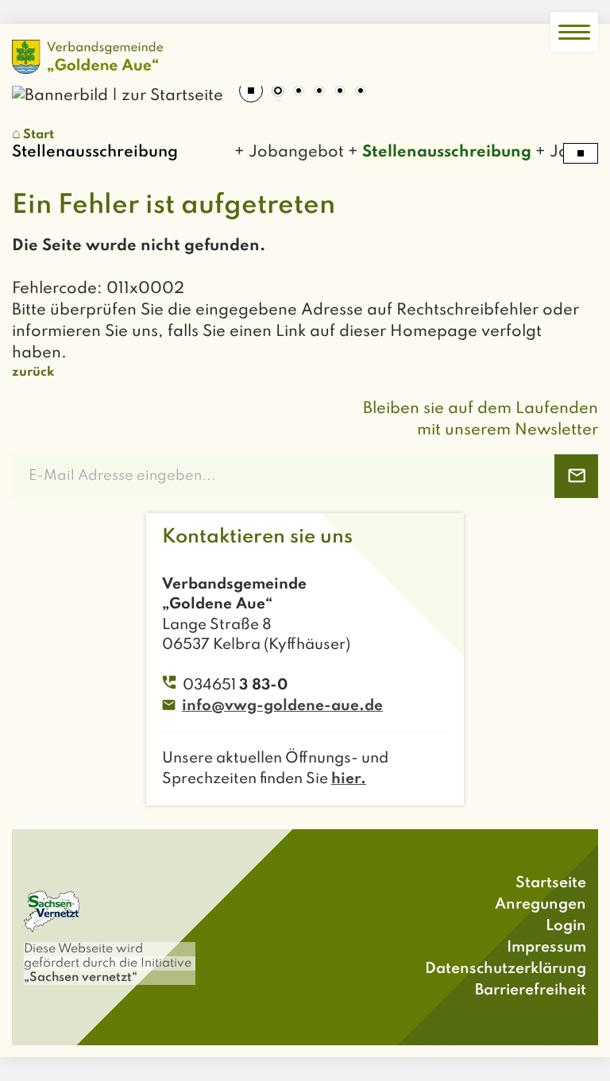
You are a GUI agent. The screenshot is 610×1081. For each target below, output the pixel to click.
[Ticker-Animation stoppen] (580, 153)
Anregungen (540, 904)
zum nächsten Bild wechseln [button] (574, 86)
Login (566, 925)
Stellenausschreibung (439, 152)
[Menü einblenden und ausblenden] (574, 32)
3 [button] (319, 92)
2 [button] (298, 92)
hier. (348, 778)
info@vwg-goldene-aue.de (282, 705)
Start (38, 135)
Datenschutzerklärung (505, 968)
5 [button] (360, 92)
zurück (33, 372)
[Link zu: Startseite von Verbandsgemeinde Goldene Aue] (87, 57)
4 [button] (340, 92)
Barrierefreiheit (530, 990)
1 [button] (278, 92)
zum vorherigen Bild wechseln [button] (36, 86)
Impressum (546, 947)
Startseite (550, 882)
